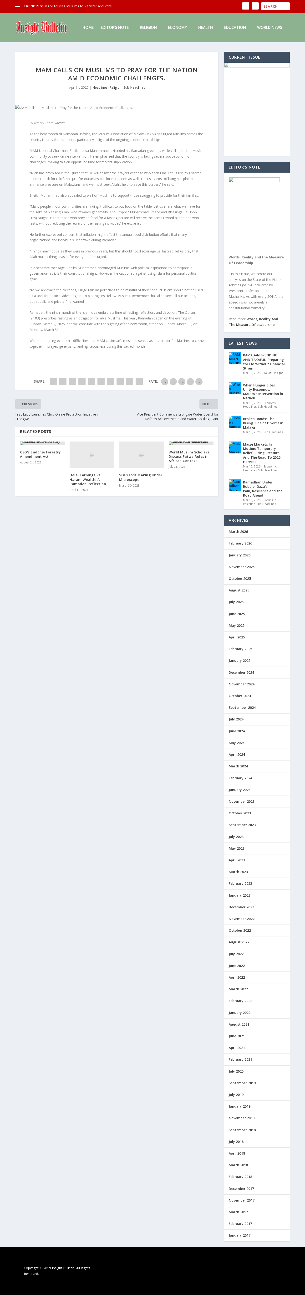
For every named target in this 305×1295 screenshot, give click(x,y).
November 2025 (241, 567)
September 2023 (242, 824)
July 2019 (236, 1094)
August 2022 (239, 942)
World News (269, 28)
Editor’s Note (115, 28)
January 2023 (239, 895)
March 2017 (238, 1212)
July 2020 (236, 1071)
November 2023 (241, 801)
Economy (177, 28)
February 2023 (240, 883)
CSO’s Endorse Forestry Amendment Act (40, 454)
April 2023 (237, 860)
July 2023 (236, 836)
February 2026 (240, 543)
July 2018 (236, 1141)
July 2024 (236, 719)
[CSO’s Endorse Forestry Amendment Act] (42, 443)
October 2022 (240, 930)
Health (205, 28)
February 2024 (240, 778)
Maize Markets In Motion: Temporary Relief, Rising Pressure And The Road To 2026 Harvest (261, 453)
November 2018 (241, 1118)
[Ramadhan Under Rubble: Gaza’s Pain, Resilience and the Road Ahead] (235, 485)
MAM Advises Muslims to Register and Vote (78, 6)
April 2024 (237, 754)
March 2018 (238, 1165)
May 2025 (236, 625)
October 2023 (240, 813)
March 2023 (238, 871)
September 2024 (242, 707)
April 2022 (237, 977)
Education (235, 28)
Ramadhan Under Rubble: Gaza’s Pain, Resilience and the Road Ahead (262, 489)
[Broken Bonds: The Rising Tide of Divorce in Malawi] (235, 422)
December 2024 (241, 672)
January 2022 (239, 1012)
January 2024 (239, 789)
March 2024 (238, 766)
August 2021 (239, 1024)
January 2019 (239, 1106)
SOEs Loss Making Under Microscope (140, 477)
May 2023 (236, 848)
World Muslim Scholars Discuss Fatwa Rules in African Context (189, 456)
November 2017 (241, 1200)
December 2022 (241, 907)
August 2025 (239, 590)
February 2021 (240, 1059)
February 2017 (240, 1223)
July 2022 (236, 954)
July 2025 (236, 602)
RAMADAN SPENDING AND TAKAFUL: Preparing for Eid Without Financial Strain (264, 361)
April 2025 (237, 637)
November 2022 (241, 918)
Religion (148, 28)
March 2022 (238, 989)
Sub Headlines (134, 87)
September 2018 (242, 1130)
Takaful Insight (273, 373)
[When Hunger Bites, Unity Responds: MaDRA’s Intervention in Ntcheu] (235, 388)
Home (88, 28)
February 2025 (240, 649)
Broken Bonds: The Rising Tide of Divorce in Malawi (263, 423)
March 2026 (238, 531)
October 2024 (240, 696)
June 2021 (237, 1036)
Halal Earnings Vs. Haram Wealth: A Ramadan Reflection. (88, 479)
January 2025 (239, 660)
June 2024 (237, 731)
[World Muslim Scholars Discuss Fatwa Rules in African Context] (191, 443)
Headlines (99, 87)
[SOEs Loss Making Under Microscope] (141, 455)
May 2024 (236, 742)
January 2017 (239, 1235)
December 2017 (241, 1188)
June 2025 (237, 614)
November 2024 (241, 684)
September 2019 (242, 1083)
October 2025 (240, 578)
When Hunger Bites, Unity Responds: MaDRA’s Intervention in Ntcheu (263, 392)
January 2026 (239, 555)
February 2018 (240, 1176)
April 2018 (237, 1153)
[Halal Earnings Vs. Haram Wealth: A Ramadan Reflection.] (92, 455)
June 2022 (237, 965)
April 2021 (237, 1047)
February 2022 (240, 1000)
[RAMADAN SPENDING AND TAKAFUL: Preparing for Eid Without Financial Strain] (235, 358)
